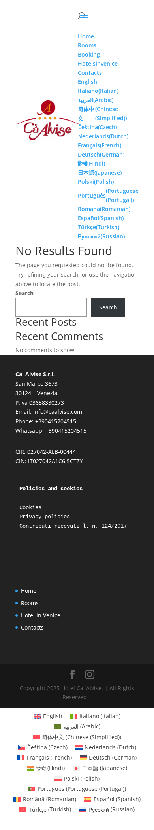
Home (28, 590)
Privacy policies (44, 516)
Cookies (30, 507)
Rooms (30, 603)
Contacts (32, 627)
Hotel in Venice (40, 615)
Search (24, 293)
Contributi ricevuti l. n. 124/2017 (74, 526)
